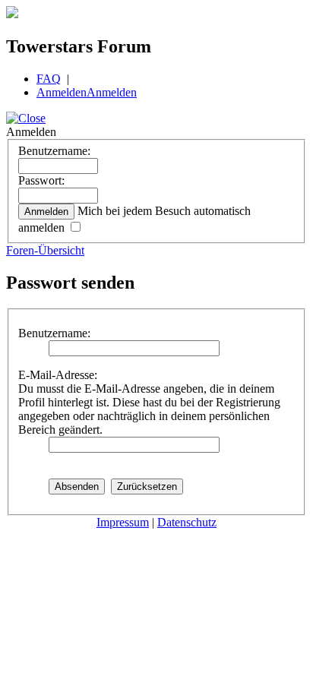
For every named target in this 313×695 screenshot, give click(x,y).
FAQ (48, 78)
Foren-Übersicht (45, 250)
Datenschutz (187, 522)
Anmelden (61, 92)
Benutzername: (54, 150)
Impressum (122, 522)
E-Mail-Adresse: (57, 374)
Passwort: (41, 180)
